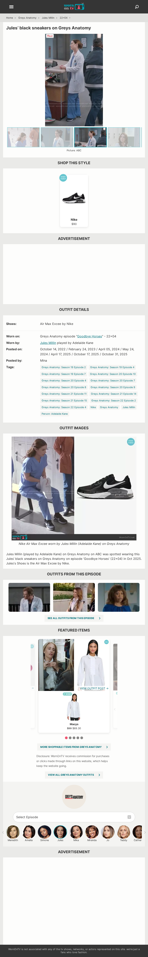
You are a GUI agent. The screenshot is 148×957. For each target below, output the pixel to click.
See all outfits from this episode (71, 618)
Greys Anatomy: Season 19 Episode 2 (64, 367)
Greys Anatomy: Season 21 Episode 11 (64, 393)
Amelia (29, 840)
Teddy (123, 840)
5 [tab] (81, 737)
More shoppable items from (71, 747)
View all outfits (71, 774)
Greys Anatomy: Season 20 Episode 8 (64, 387)
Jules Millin (48, 17)
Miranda (92, 840)
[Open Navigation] (11, 7)
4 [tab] (78, 737)
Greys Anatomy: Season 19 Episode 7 (64, 374)
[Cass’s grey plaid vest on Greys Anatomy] (74, 597)
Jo (107, 840)
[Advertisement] (74, 274)
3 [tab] (74, 737)
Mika (76, 840)
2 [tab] (70, 737)
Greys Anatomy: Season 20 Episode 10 (113, 374)
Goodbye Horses (89, 336)
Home (9, 17)
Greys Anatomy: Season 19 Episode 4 (112, 367)
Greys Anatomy (27, 17)
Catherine (139, 840)
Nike (93, 407)
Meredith (13, 840)
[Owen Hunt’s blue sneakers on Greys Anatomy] (29, 597)
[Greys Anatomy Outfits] (74, 797)
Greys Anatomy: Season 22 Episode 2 (113, 400)
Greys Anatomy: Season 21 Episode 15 (64, 400)
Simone (44, 840)
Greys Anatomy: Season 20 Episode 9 (113, 387)
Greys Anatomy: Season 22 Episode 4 (64, 407)
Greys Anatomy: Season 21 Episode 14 (113, 393)
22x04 (63, 17)
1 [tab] (66, 737)
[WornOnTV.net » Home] (74, 6)
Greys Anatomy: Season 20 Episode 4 (64, 380)
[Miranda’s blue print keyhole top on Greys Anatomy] (119, 597)
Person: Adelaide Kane (55, 413)
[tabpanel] (74, 686)
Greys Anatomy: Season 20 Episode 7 (113, 380)
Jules (60, 840)
